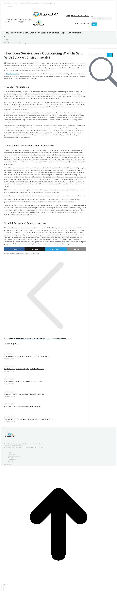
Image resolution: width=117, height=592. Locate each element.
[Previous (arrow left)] (1, 588)
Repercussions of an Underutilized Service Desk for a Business (24, 394)
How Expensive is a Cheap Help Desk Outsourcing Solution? (23, 381)
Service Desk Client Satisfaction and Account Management (22, 406)
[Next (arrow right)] (3, 588)
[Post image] (9, 354)
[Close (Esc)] (1, 584)
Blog (11, 253)
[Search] (92, 21)
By (21, 253)
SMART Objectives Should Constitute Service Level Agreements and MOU (27, 356)
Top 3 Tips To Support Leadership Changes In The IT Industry (24, 369)
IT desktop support (12, 74)
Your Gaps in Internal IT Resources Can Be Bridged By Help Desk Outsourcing (29, 419)
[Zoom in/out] (7, 584)
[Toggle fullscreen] (5, 584)
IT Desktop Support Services (25, 447)
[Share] (3, 584)
